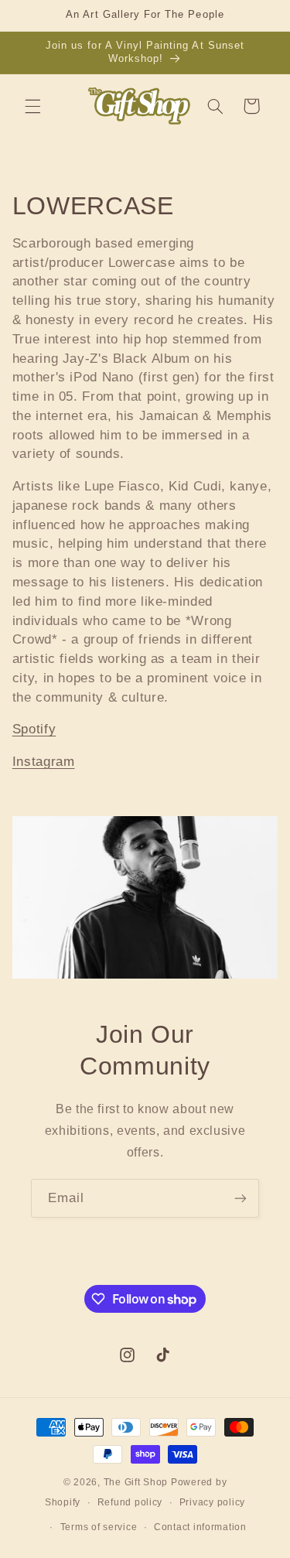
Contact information (200, 1527)
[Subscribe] (240, 1198)
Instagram (43, 761)
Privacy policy (212, 1502)
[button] (32, 106)
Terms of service (99, 1527)
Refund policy (130, 1502)
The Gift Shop (136, 1482)
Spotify (34, 729)
